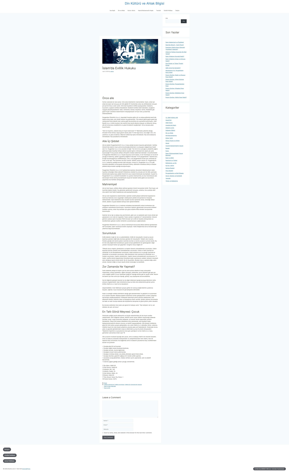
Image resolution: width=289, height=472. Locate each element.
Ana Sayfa (112, 10)
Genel (105, 383)
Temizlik (158, 10)
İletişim (177, 10)
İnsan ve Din (107, 388)
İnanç (167, 151)
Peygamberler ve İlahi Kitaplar (175, 173)
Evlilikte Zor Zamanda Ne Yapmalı (133, 384)
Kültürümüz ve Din (171, 163)
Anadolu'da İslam (171, 125)
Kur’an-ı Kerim (131, 10)
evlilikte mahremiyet (109, 384)
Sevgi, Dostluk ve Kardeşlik (174, 176)
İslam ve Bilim (170, 158)
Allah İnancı (169, 122)
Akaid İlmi (168, 120)
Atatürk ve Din (170, 128)
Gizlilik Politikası (168, 10)
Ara (167, 18)
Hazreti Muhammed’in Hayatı (145, 10)
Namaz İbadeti (170, 168)
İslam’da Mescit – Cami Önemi (175, 45)
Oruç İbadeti (169, 170)
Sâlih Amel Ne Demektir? (173, 68)
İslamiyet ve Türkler (171, 160)
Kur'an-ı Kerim (170, 165)
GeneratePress (26, 469)
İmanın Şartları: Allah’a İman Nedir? (176, 97)
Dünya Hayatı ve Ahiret (172, 140)
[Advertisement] (130, 24)
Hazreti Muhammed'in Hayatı (174, 146)
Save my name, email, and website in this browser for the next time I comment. (128, 433)
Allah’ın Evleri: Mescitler (110, 386)
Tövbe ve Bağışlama (172, 181)
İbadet (167, 148)
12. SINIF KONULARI (172, 117)
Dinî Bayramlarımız (171, 135)
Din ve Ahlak (121, 10)
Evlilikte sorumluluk (119, 384)
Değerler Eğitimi (170, 130)
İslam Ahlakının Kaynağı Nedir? (175, 56)
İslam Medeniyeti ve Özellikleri (175, 42)
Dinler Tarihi (169, 138)
